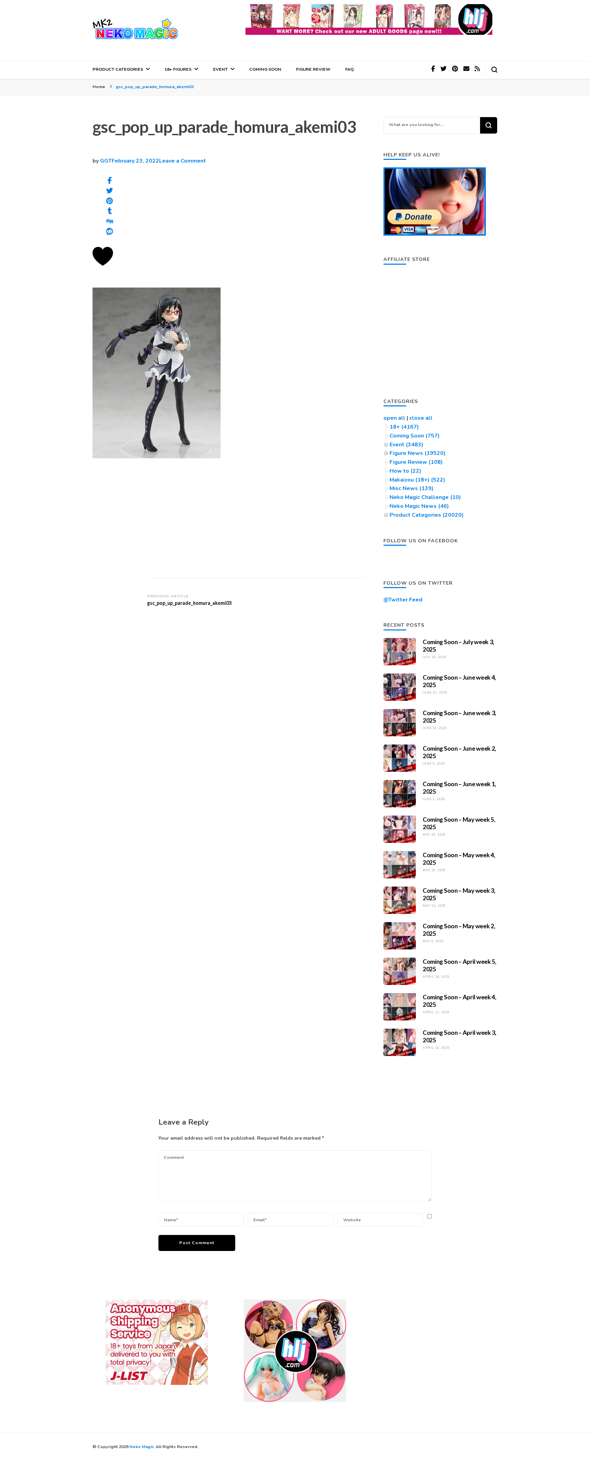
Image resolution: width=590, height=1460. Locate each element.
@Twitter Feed (402, 599)
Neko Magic (141, 1446)
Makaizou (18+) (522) (417, 480)
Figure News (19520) (418, 453)
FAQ (349, 69)
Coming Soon (265, 69)
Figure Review (313, 69)
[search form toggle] (494, 70)
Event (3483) (406, 444)
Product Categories (118, 69)
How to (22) (405, 471)
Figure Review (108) (416, 462)
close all (421, 418)
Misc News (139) (412, 488)
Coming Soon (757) (415, 436)
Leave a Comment (182, 161)
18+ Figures (178, 69)
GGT (106, 161)
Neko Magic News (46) (419, 506)
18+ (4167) (404, 427)
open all (394, 418)
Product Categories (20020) (427, 515)
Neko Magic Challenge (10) (425, 497)
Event (220, 69)
